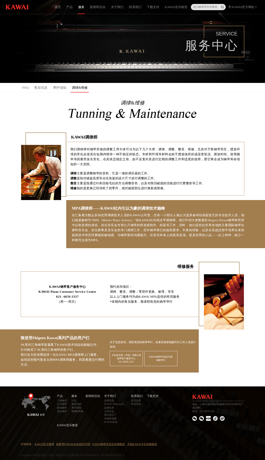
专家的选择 (110, 418)
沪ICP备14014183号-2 (112, 455)
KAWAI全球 (110, 422)
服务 (81, 7)
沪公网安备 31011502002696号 (82, 455)
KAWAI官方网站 (243, 7)
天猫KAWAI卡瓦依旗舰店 (142, 444)
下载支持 (153, 7)
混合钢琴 (62, 411)
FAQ (25, 87)
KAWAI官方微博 (44, 444)
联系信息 (136, 400)
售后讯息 (40, 87)
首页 (58, 7)
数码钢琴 (62, 407)
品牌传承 (109, 407)
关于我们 (117, 7)
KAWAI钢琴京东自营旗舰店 (108, 444)
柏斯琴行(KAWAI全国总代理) (73, 444)
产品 (69, 7)
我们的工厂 (110, 414)
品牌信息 (109, 400)
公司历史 (109, 411)
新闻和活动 (97, 7)
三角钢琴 (62, 400)
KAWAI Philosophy (114, 404)
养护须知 (59, 87)
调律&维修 (80, 87)
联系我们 (135, 7)
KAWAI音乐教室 (176, 7)
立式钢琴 (62, 404)
